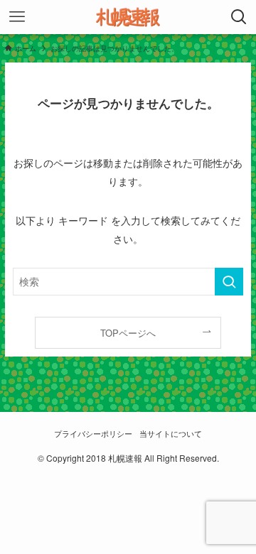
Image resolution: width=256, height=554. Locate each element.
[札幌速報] (128, 17)
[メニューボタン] (17, 17)
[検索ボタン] (239, 17)
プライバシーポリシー (93, 433)
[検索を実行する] (229, 281)
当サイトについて (170, 433)
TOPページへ (128, 333)
